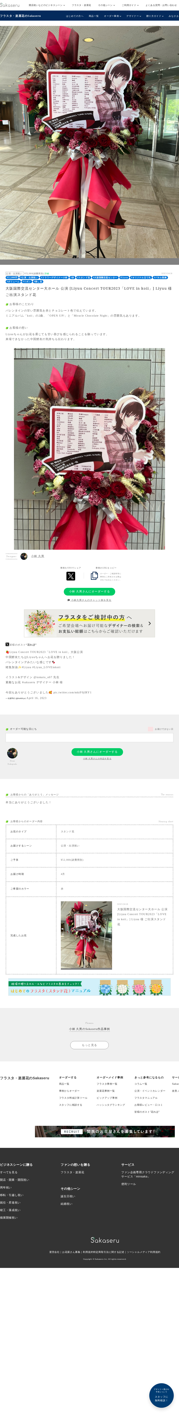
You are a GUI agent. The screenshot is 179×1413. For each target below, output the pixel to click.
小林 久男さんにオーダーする (89, 591)
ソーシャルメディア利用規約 (143, 1252)
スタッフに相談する (70, 1104)
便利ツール (128, 1184)
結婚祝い (66, 1203)
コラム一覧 (140, 1083)
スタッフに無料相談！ (161, 1395)
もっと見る (89, 1045)
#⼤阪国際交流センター (105, 277)
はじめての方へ (75, 16)
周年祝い (6, 1187)
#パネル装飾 (160, 277)
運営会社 (54, 1252)
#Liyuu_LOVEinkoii (46, 667)
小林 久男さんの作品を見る (97, 758)
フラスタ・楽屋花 (81, 5)
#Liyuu (124, 277)
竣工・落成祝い (10, 1210)
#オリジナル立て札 (141, 277)
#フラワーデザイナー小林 (54, 277)
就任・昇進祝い (10, 1202)
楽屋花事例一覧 (106, 1090)
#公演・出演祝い (29, 277)
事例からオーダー (69, 1090)
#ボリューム (13, 281)
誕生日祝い (68, 1196)
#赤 (72, 277)
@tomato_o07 (43, 677)
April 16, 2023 (36, 698)
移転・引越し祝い (11, 1195)
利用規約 (88, 1252)
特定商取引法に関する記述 (108, 1252)
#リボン (27, 281)
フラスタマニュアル (146, 1097)
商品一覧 (94, 16)
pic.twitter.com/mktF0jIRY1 (72, 692)
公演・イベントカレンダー (150, 1090)
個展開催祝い (9, 1217)
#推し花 (38, 281)
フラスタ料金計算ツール (73, 1097)
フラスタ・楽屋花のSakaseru (20, 15)
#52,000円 (12, 277)
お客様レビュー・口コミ (148, 1104)
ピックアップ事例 (107, 1097)
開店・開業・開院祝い (14, 1179)
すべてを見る (9, 1172)
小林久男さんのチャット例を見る (91, 600)
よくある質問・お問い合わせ (161, 5)
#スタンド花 (83, 277)
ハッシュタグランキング (111, 1104)
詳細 (47, 273)
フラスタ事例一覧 (107, 1083)
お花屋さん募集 (71, 1252)
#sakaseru (28, 682)
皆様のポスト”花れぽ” (147, 1111)
